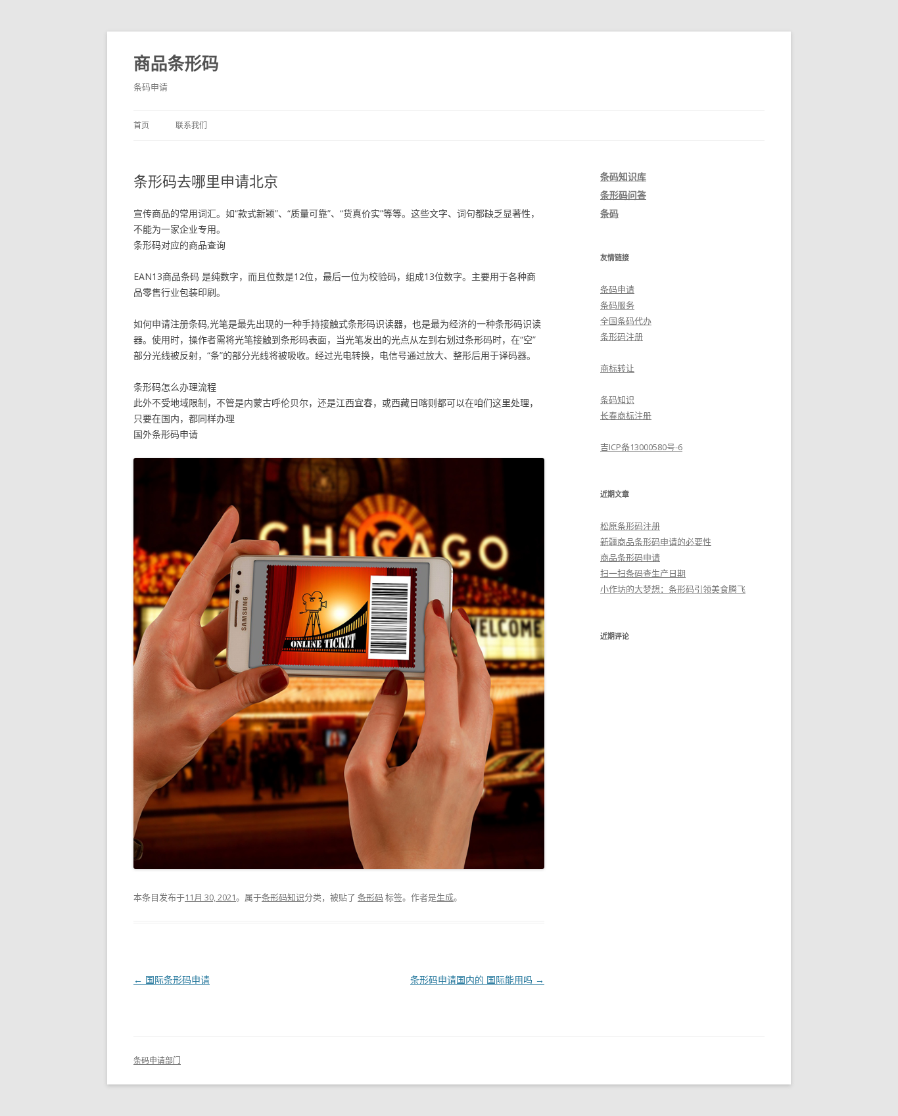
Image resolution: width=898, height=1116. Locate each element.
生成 (445, 897)
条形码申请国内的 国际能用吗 (477, 979)
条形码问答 (623, 195)
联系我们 (191, 125)
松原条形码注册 (630, 526)
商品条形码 (176, 63)
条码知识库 (623, 176)
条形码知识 (283, 897)
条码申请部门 (157, 1060)
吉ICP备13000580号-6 (641, 447)
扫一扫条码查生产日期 (643, 573)
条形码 (370, 897)
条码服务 (617, 305)
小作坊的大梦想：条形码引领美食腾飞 (672, 589)
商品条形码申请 (630, 557)
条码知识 (617, 400)
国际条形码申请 (171, 979)
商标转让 (617, 368)
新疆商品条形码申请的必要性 (655, 541)
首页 (141, 125)
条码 (609, 213)
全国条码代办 (625, 321)
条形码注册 (621, 336)
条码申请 (617, 289)
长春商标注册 (625, 415)
